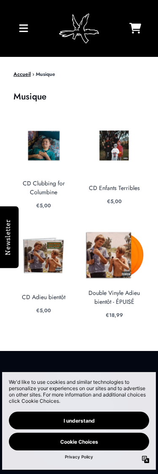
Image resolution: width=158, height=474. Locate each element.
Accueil (22, 74)
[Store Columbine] (79, 28)
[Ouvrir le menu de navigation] (23, 28)
